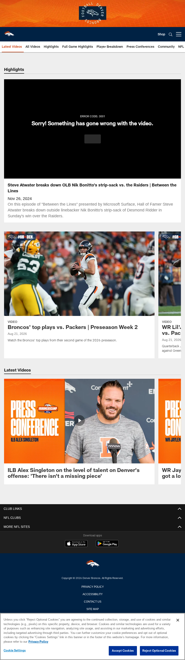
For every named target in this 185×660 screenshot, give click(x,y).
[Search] (170, 34)
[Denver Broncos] (92, 564)
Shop (161, 34)
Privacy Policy (92, 586)
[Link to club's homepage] (9, 32)
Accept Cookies (123, 651)
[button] (92, 138)
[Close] (178, 620)
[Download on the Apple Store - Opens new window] (76, 544)
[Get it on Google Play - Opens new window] (107, 545)
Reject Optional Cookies (159, 651)
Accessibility (92, 593)
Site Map (93, 608)
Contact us (92, 601)
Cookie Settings (15, 650)
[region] (92, 636)
